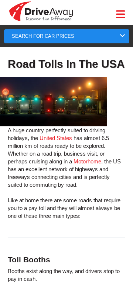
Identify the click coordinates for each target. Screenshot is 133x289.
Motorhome (87, 161)
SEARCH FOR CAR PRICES (43, 36)
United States (56, 138)
